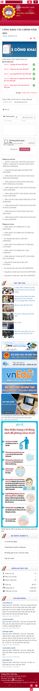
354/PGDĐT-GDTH (8, 648)
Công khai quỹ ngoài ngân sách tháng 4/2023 (18, 170)
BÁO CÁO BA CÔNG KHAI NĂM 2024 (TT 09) (20, 199)
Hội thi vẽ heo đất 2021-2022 (24, 305)
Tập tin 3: (17, 74)
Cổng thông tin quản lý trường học (15, 547)
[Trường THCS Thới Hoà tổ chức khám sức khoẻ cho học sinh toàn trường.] (8, 290)
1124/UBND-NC (7, 603)
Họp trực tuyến (9, 558)
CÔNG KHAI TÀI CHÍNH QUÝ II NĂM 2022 (18, 244)
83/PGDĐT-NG (7, 660)
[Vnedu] (19, 375)
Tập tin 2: (16, 69)
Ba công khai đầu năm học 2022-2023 (16, 238)
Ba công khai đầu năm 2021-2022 (14, 268)
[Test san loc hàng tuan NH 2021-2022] (8, 316)
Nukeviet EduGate (16, 682)
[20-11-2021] (8, 325)
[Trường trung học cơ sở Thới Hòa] (8, 11)
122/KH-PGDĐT (7, 619)
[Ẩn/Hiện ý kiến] (16, 117)
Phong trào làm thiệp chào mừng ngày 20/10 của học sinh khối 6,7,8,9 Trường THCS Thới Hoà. (25, 299)
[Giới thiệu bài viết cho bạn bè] (28, 38)
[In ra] (31, 38)
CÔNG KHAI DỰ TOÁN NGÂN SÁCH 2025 (19, 211)
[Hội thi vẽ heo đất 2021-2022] (8, 308)
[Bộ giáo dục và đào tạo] (19, 355)
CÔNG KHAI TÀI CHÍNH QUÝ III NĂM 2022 (19, 233)
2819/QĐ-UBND (7, 631)
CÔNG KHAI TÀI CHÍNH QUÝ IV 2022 (17, 227)
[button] (34, 64)
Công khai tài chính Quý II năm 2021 (15, 272)
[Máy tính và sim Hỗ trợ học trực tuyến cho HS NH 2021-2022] (8, 334)
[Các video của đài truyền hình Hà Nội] (19, 404)
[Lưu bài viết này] (35, 38)
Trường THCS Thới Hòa (29, 93)
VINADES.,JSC (33, 682)
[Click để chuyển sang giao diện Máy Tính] (31, 689)
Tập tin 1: (15, 64)
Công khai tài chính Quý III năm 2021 (16, 262)
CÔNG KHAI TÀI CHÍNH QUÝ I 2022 (16, 250)
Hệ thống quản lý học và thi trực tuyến (16, 553)
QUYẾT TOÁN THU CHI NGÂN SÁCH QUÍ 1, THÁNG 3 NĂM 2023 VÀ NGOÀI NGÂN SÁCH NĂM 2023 (19, 164)
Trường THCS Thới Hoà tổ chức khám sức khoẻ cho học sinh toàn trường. (25, 290)
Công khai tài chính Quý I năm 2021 (15, 275)
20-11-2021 (18, 322)
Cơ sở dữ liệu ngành (11, 541)
